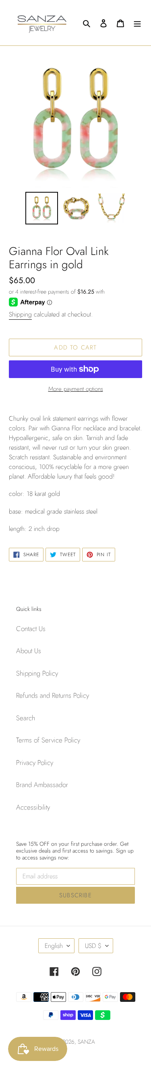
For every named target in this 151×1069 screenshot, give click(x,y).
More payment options (75, 388)
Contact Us (31, 628)
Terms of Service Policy (48, 740)
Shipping (20, 314)
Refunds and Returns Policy (52, 695)
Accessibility (33, 807)
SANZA (86, 1042)
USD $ (93, 945)
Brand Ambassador (42, 784)
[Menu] (137, 23)
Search (25, 718)
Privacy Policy (34, 762)
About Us (28, 651)
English (54, 945)
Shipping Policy (37, 673)
